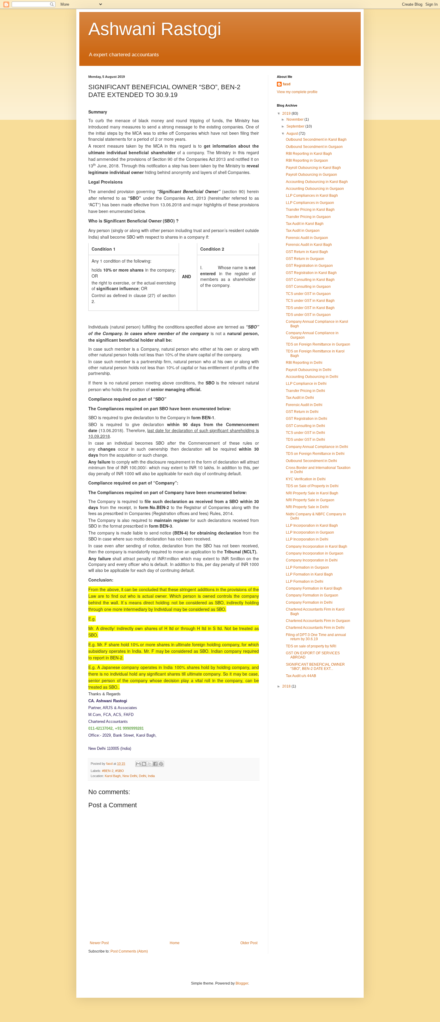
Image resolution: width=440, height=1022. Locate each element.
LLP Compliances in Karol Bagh (312, 195)
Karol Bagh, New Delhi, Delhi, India (130, 776)
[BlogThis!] (144, 764)
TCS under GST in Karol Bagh (310, 301)
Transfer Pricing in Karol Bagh (310, 210)
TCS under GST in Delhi (305, 433)
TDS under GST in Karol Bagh (310, 308)
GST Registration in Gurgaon (309, 266)
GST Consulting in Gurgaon (308, 286)
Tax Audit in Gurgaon (303, 230)
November (295, 119)
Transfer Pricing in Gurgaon (308, 217)
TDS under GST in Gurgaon (308, 315)
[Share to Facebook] (155, 764)
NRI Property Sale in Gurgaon (310, 500)
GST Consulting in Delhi (305, 426)
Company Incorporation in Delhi (312, 560)
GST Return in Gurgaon (305, 259)
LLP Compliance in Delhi (306, 383)
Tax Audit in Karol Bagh (305, 224)
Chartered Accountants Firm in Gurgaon (318, 621)
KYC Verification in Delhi (306, 479)
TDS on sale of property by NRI (311, 646)
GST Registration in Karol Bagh (311, 273)
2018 (287, 686)
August (292, 133)
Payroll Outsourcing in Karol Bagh (313, 168)
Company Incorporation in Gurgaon (314, 553)
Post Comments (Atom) (129, 951)
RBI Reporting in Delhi (304, 363)
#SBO (119, 771)
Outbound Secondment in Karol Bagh (316, 139)
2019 (287, 113)
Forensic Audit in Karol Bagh (309, 245)
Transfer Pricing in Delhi (305, 391)
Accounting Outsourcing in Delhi (312, 377)
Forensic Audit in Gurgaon (307, 238)
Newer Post (99, 943)
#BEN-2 (107, 771)
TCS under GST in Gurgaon (308, 294)
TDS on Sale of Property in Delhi (312, 486)
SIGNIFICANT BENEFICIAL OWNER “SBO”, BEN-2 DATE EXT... (315, 666)
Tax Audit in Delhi (300, 398)
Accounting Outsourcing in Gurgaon (315, 189)
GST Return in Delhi (302, 412)
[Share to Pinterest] (161, 764)
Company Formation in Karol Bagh (314, 588)
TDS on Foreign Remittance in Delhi (315, 454)
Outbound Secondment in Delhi (311, 461)
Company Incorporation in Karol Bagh (316, 546)
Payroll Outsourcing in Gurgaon (311, 174)
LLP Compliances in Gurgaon (310, 203)
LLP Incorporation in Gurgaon (310, 532)
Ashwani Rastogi (154, 29)
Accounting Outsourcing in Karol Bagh (317, 182)
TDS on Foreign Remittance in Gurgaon (318, 344)
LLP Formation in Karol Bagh (309, 574)
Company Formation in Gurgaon (312, 595)
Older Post (248, 943)
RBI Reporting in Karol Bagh (309, 154)
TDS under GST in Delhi (305, 439)
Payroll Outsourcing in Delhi (308, 370)
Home (175, 943)
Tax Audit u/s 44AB (301, 676)
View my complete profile (297, 92)
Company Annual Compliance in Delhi (317, 447)
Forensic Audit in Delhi (304, 405)
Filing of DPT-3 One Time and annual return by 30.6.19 (316, 637)
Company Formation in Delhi (309, 602)
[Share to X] (150, 764)
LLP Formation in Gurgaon (307, 567)
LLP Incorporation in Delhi (307, 539)
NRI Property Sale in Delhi (307, 507)
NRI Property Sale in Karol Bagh (312, 493)
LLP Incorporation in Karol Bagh (312, 525)
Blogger (242, 983)
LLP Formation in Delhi (304, 581)
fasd (286, 84)
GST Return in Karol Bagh (307, 252)
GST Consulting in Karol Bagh (310, 280)
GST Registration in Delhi (306, 419)
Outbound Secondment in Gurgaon (314, 147)
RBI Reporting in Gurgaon (307, 160)
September (295, 126)
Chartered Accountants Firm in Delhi (315, 628)
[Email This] (138, 764)
